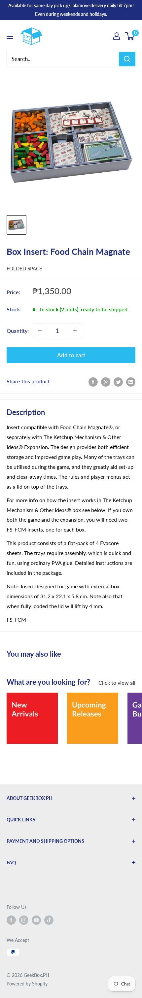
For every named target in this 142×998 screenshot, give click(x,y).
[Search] (127, 59)
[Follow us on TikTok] (48, 919)
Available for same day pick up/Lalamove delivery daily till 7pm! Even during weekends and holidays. (71, 10)
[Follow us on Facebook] (11, 919)
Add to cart (71, 355)
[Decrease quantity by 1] (40, 331)
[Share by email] (130, 381)
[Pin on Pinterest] (105, 381)
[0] (130, 36)
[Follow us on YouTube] (36, 919)
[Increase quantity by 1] (75, 331)
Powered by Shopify (27, 983)
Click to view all (116, 682)
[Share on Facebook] (93, 381)
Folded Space (24, 268)
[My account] (116, 36)
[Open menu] (10, 36)
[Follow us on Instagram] (23, 919)
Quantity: (18, 330)
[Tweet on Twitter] (118, 381)
